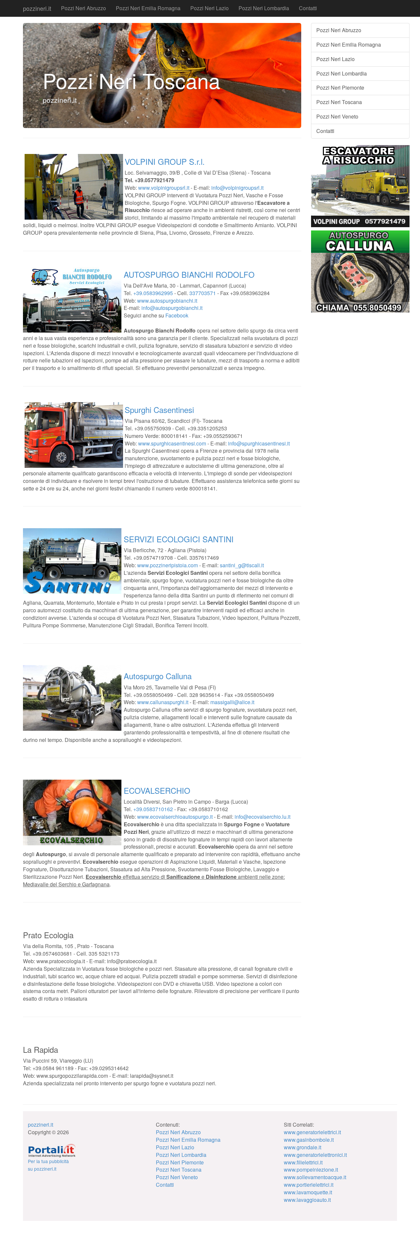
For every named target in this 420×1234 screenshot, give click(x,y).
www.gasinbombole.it (309, 1139)
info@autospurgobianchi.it (171, 308)
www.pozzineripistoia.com (167, 565)
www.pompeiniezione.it (311, 1169)
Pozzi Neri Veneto (337, 116)
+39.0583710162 (153, 809)
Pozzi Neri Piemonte (340, 87)
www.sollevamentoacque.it (315, 1177)
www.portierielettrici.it (308, 1184)
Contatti (308, 8)
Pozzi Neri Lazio (209, 8)
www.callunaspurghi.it (162, 702)
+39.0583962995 (153, 293)
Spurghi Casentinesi (159, 409)
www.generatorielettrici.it (312, 1132)
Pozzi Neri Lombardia (264, 8)
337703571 (202, 293)
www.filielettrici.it (303, 1162)
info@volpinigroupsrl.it (237, 187)
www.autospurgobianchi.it (167, 300)
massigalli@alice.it (232, 702)
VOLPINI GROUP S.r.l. (165, 161)
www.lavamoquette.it (308, 1192)
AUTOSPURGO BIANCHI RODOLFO (189, 274)
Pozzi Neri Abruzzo (83, 8)
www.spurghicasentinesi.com (172, 443)
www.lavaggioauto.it (307, 1199)
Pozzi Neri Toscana (339, 102)
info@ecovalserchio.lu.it (262, 816)
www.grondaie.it (302, 1147)
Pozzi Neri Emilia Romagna (148, 8)
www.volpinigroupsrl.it (163, 187)
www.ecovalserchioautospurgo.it (175, 816)
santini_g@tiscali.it (242, 565)
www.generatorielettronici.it (315, 1154)
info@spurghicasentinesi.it (259, 443)
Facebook (176, 315)
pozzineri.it (37, 8)
